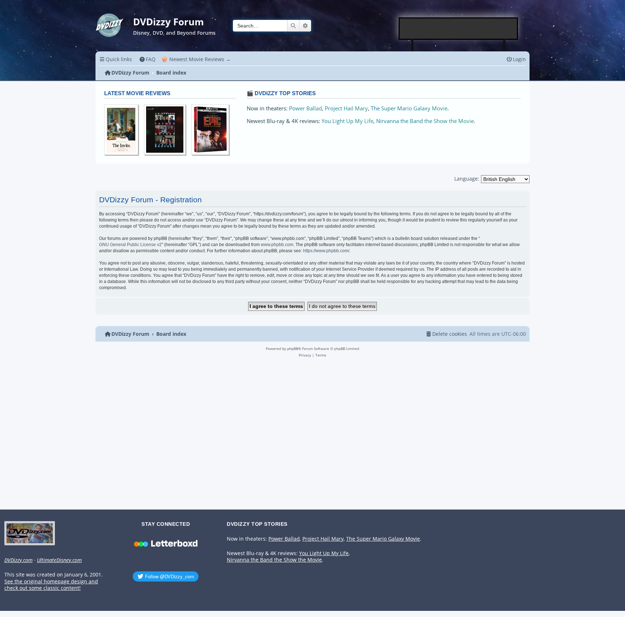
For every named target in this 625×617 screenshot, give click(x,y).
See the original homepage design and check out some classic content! (51, 585)
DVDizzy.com (18, 560)
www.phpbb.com (277, 244)
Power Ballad (305, 108)
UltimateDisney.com (59, 560)
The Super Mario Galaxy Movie (409, 108)
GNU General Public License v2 (130, 244)
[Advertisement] (458, 29)
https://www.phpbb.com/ (326, 250)
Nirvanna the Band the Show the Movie (425, 121)
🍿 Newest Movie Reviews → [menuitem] (196, 59)
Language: (466, 178)
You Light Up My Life (347, 121)
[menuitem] (148, 59)
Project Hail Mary (346, 108)
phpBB (292, 348)
